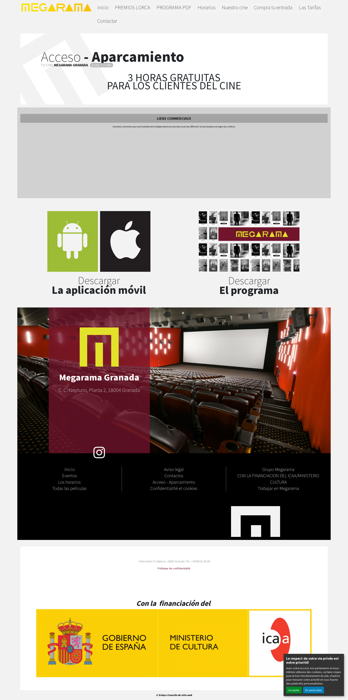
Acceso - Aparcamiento (174, 482)
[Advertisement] (174, 163)
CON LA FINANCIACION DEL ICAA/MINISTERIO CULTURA (278, 478)
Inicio (103, 7)
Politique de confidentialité (174, 568)
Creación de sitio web (179, 695)
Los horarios (69, 482)
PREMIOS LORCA (132, 7)
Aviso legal (174, 469)
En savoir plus (313, 690)
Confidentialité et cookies (173, 488)
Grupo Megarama (278, 469)
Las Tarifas (310, 7)
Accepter (294, 690)
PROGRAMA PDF (173, 7)
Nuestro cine (235, 7)
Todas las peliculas (69, 488)
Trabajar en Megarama (278, 488)
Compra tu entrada (273, 7)
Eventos (69, 475)
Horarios (206, 7)
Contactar (107, 20)
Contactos (174, 475)
